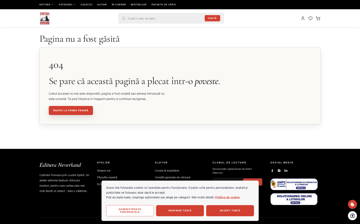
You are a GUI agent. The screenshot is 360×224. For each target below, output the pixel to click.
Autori (102, 4)
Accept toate (230, 210)
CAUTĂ (212, 18)
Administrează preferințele (130, 210)
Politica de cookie (227, 197)
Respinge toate (180, 210)
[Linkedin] (286, 170)
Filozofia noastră (107, 177)
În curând (119, 4)
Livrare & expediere (167, 170)
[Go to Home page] (44, 18)
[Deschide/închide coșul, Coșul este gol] (318, 18)
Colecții (86, 4)
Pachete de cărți (164, 4)
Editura (45, 4)
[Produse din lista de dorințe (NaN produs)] (310, 18)
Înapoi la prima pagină (71, 110)
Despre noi (103, 170)
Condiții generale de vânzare (172, 177)
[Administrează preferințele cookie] (352, 204)
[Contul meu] (303, 18)
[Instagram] (279, 170)
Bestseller (139, 4)
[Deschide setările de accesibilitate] (352, 215)
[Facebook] (272, 170)
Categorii (65, 4)
